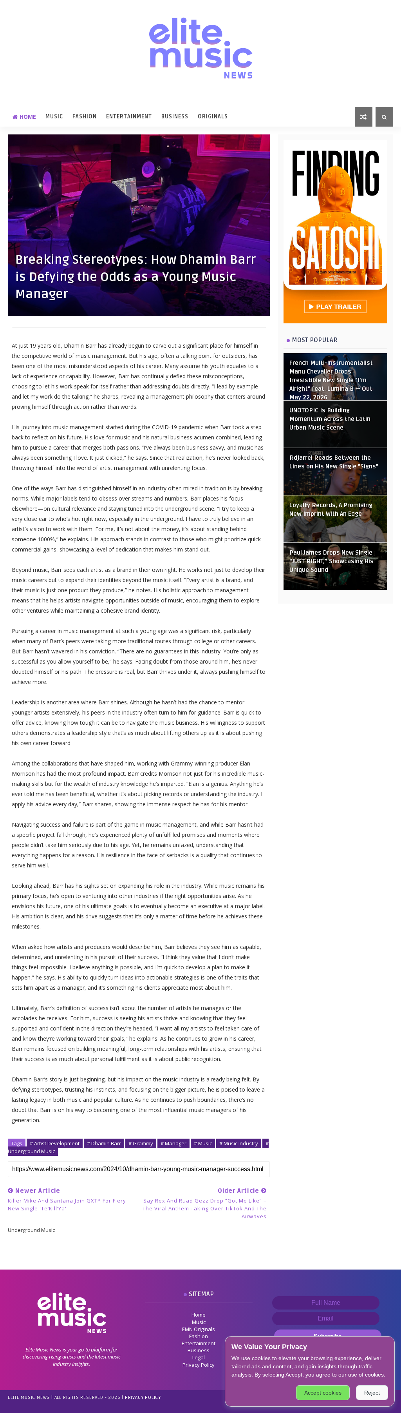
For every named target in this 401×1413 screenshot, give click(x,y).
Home (28, 116)
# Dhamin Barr (104, 1143)
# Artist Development (54, 1143)
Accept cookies (322, 1392)
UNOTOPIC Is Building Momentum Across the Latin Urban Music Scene (329, 419)
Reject (372, 1392)
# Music (203, 1143)
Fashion (84, 116)
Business (174, 116)
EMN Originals (198, 1329)
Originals (213, 116)
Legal (198, 1357)
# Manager (173, 1143)
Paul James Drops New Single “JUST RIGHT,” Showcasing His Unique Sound (331, 561)
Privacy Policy (198, 1364)
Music (54, 116)
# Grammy (140, 1143)
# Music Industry (238, 1143)
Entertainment (129, 116)
